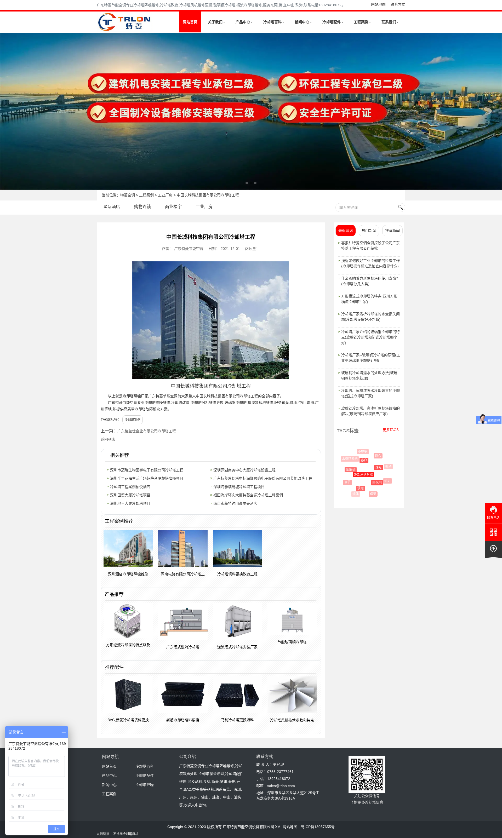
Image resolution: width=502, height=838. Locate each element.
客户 (358, 460)
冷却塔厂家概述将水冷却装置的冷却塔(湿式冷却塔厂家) (370, 393)
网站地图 (378, 4)
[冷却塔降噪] (251, 111)
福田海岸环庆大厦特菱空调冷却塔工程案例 (248, 495)
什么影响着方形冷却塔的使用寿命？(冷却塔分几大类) (370, 281)
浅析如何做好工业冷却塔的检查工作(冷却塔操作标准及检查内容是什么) (370, 263)
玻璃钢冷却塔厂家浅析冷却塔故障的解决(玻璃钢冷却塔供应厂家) (370, 411)
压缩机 (346, 470)
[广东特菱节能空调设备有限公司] (125, 28)
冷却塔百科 (272, 22)
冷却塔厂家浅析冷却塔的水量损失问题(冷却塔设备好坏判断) (370, 317)
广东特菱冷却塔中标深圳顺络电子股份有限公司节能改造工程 (262, 478)
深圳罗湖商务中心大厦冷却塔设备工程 (244, 470)
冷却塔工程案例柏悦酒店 (130, 487)
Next (5, 111)
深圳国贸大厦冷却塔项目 (130, 495)
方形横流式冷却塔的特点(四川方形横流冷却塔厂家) (369, 299)
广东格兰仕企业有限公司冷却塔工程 (146, 431)
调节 (345, 482)
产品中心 (243, 22)
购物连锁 (142, 206)
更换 (383, 490)
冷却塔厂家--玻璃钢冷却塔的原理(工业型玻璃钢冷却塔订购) (370, 358)
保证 (369, 494)
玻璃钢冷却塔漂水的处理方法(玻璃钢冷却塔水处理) (369, 375)
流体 (355, 494)
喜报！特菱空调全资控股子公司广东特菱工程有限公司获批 (370, 245)
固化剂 (369, 483)
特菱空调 (127, 195)
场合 (374, 456)
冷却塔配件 (331, 22)
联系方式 (398, 4)
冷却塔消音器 (355, 475)
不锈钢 (360, 452)
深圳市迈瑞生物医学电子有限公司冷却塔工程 (146, 470)
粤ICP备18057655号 (318, 827)
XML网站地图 (286, 827)
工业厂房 (165, 195)
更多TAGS (391, 430)
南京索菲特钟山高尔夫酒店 (235, 503)
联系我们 (388, 22)
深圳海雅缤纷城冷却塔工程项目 (239, 487)
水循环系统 (348, 459)
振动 (385, 466)
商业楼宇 (173, 206)
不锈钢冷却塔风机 (125, 834)
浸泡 (355, 488)
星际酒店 (111, 206)
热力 (383, 481)
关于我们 (215, 22)
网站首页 (190, 22)
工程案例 (361, 22)
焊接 (371, 467)
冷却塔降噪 (132, 396)
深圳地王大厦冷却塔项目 (130, 503)
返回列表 (108, 439)
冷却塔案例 (132, 420)
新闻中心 (302, 22)
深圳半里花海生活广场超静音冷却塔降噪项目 (146, 478)
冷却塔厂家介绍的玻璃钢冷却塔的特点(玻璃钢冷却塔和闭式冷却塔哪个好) (370, 337)
